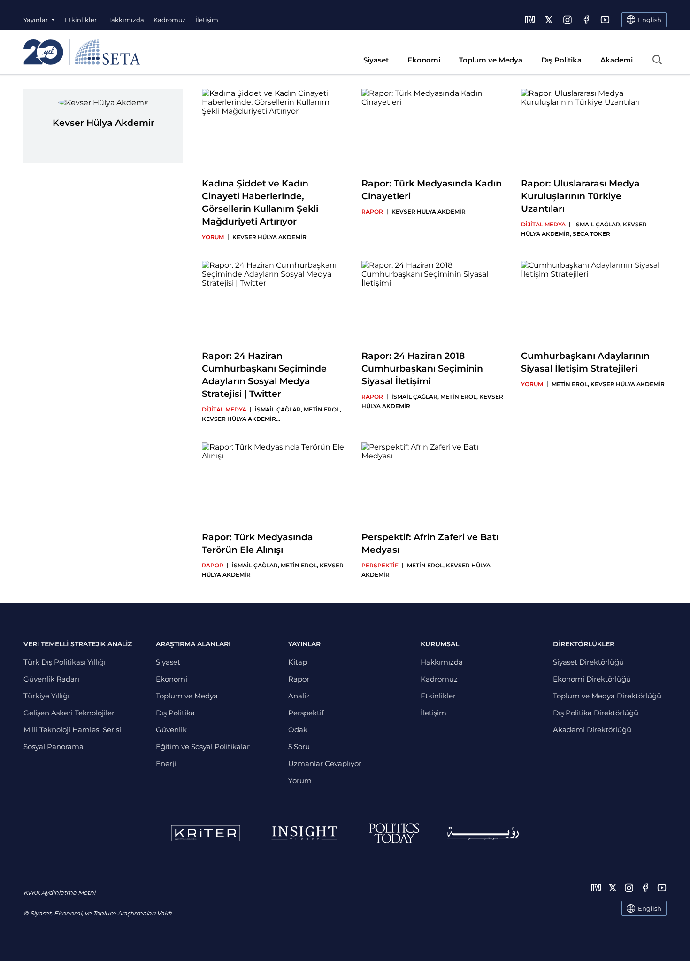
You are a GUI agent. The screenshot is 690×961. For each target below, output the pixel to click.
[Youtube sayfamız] (605, 19)
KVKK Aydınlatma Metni (59, 892)
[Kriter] (205, 833)
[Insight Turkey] (304, 833)
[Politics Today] (394, 833)
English (649, 908)
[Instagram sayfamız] (567, 19)
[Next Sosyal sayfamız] (530, 19)
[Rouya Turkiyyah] (483, 833)
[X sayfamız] (548, 19)
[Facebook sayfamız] (586, 19)
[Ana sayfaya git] (81, 52)
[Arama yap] (657, 60)
